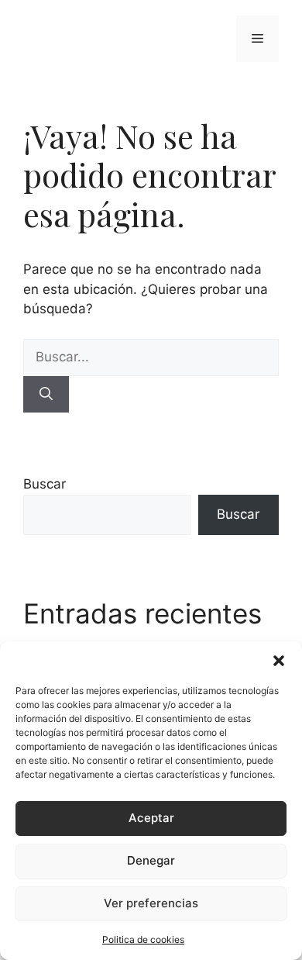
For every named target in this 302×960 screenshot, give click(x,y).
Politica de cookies (143, 939)
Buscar (44, 484)
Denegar (151, 860)
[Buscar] (46, 394)
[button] (279, 660)
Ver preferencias (151, 903)
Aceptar (151, 817)
